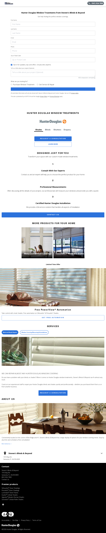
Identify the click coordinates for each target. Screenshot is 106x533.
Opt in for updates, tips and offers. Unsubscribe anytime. (32, 65)
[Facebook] (3, 504)
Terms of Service (54, 96)
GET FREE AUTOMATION (53, 317)
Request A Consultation (53, 138)
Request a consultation (53, 393)
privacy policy (74, 93)
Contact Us (53, 215)
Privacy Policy (43, 96)
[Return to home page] (11, 3)
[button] (2, 3)
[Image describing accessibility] (8, 514)
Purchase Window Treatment (23, 84)
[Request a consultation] (53, 89)
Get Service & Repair (46, 84)
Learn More (53, 144)
